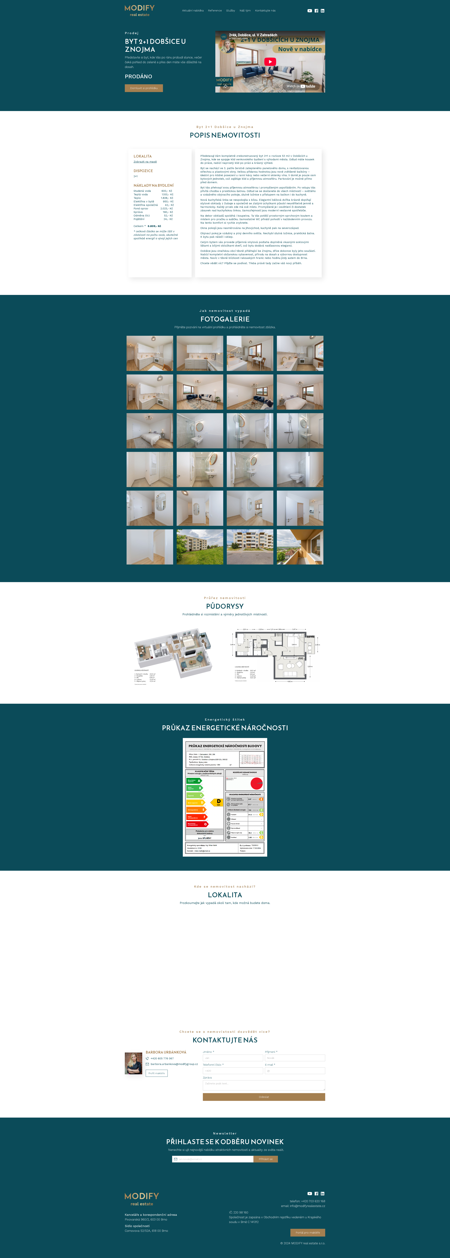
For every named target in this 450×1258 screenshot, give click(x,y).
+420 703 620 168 (313, 1201)
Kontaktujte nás (265, 10)
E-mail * (270, 1064)
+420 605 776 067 (162, 1058)
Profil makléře (157, 1073)
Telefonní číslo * (213, 1064)
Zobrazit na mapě (145, 161)
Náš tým (245, 10)
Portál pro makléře (308, 1232)
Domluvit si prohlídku (144, 88)
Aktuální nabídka (193, 10)
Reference (215, 10)
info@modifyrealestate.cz (307, 1206)
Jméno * (208, 1052)
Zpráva (207, 1077)
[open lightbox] (150, 353)
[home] (140, 10)
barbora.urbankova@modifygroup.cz (174, 1064)
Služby (230, 10)
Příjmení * (271, 1052)
